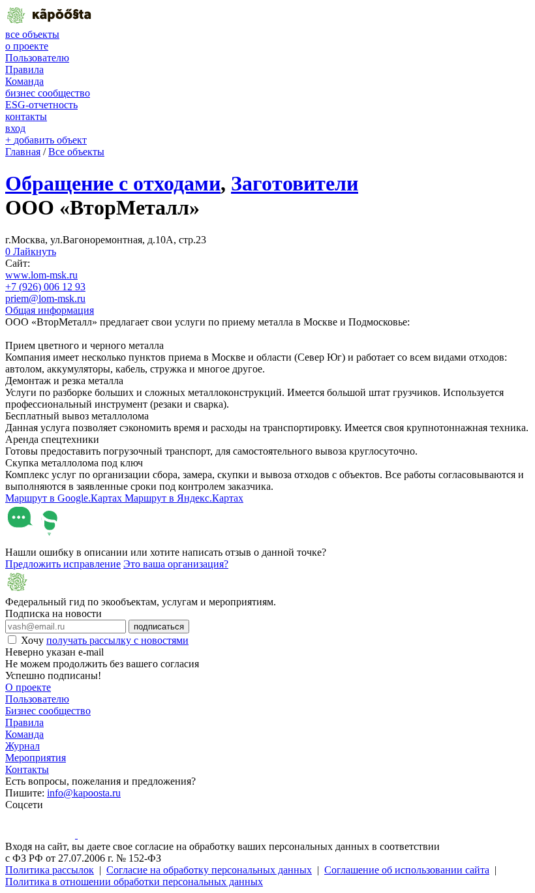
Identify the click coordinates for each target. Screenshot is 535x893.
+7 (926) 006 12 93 (45, 286)
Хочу (105, 640)
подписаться (159, 626)
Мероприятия (35, 757)
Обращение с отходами (113, 183)
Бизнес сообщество (48, 710)
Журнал (22, 745)
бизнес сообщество (47, 92)
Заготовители (294, 183)
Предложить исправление (63, 563)
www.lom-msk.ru (41, 274)
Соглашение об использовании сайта (406, 869)
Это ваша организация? (175, 563)
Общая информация (49, 310)
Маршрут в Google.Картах (65, 498)
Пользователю (37, 57)
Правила (24, 69)
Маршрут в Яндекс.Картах (184, 498)
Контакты (27, 769)
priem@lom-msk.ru (45, 298)
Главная (22, 151)
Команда (24, 81)
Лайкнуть (30, 251)
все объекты (32, 34)
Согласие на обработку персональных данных (209, 869)
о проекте (26, 46)
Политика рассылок (49, 869)
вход (15, 128)
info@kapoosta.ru (84, 792)
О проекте (28, 687)
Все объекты (76, 151)
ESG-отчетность (41, 104)
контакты (26, 116)
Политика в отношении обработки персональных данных (134, 881)
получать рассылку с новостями (117, 640)
